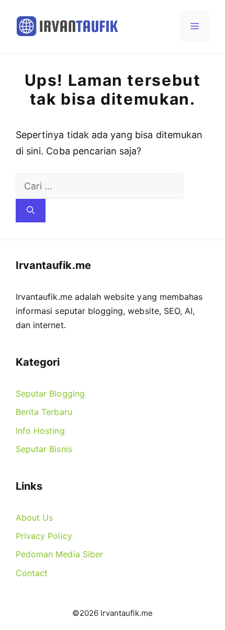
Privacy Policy (44, 536)
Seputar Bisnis (44, 449)
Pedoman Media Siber (59, 554)
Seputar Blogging (50, 393)
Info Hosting (40, 430)
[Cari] (31, 210)
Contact (32, 573)
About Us (34, 517)
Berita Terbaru (44, 412)
